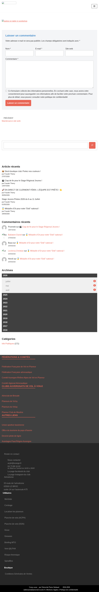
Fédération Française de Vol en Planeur (19, 367)
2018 (5, 322)
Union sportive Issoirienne (13, 425)
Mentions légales (52, 590)
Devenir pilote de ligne (11, 436)
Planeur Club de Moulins (12, 412)
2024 (5, 299)
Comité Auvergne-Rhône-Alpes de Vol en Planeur (23, 378)
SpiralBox (8, 561)
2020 (5, 314)
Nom (8, 49)
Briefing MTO (10, 542)
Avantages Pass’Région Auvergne (16, 441)
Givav (6, 530)
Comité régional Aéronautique (14, 383)
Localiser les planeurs (13, 512)
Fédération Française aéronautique (17, 372)
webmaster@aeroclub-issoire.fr (34, 590)
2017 (5, 326)
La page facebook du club (19, 471)
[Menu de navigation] (94, 6)
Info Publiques (8, 344)
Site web (69, 49)
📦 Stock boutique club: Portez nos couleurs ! (21, 171)
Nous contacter (14, 460)
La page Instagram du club (19, 475)
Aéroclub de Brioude (10, 396)
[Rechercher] (92, 145)
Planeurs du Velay (10, 407)
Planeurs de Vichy (10, 401)
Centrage (8, 505)
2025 (5, 295)
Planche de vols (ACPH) (14, 518)
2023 (5, 303)
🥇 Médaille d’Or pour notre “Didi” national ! (20, 209)
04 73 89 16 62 (14, 466)
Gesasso (8, 536)
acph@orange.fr (14, 463)
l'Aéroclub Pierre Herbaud (50, 587)
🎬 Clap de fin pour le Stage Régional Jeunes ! (22, 181)
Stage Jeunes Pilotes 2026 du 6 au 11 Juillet (21, 199)
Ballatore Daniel (15, 235)
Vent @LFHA (10, 549)
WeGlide (8, 499)
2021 (5, 311)
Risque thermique (12, 555)
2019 (5, 318)
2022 (5, 307)
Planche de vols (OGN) (14, 524)
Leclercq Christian (16, 251)
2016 (5, 330)
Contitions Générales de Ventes (18, 574)
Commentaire (11, 59)
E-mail (38, 49)
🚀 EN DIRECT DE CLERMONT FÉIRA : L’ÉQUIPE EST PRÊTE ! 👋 (32, 190)
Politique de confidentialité (69, 590)
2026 (5, 275)
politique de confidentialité (56, 97)
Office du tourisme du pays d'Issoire (17, 430)
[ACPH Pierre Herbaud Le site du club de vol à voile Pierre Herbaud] (9, 6)
